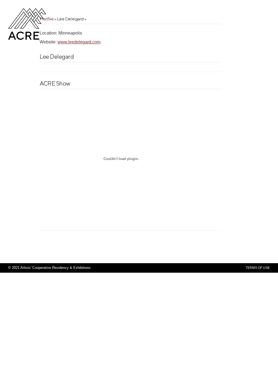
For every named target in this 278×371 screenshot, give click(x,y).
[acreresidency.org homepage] (27, 39)
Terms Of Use (258, 268)
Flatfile (46, 18)
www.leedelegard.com (79, 42)
